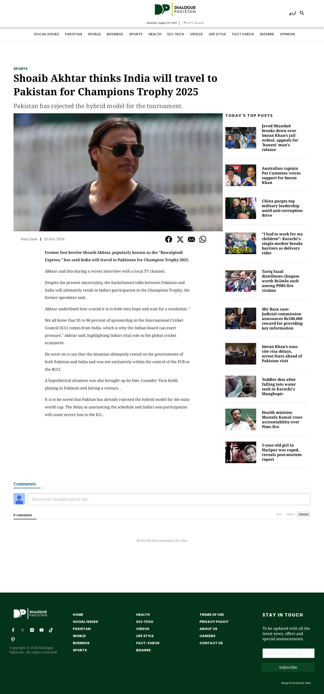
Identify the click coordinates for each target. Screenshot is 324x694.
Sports (21, 68)
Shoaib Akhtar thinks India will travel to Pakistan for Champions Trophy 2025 (116, 84)
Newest (303, 514)
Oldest (290, 514)
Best (279, 514)
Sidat (308, 683)
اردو (292, 12)
